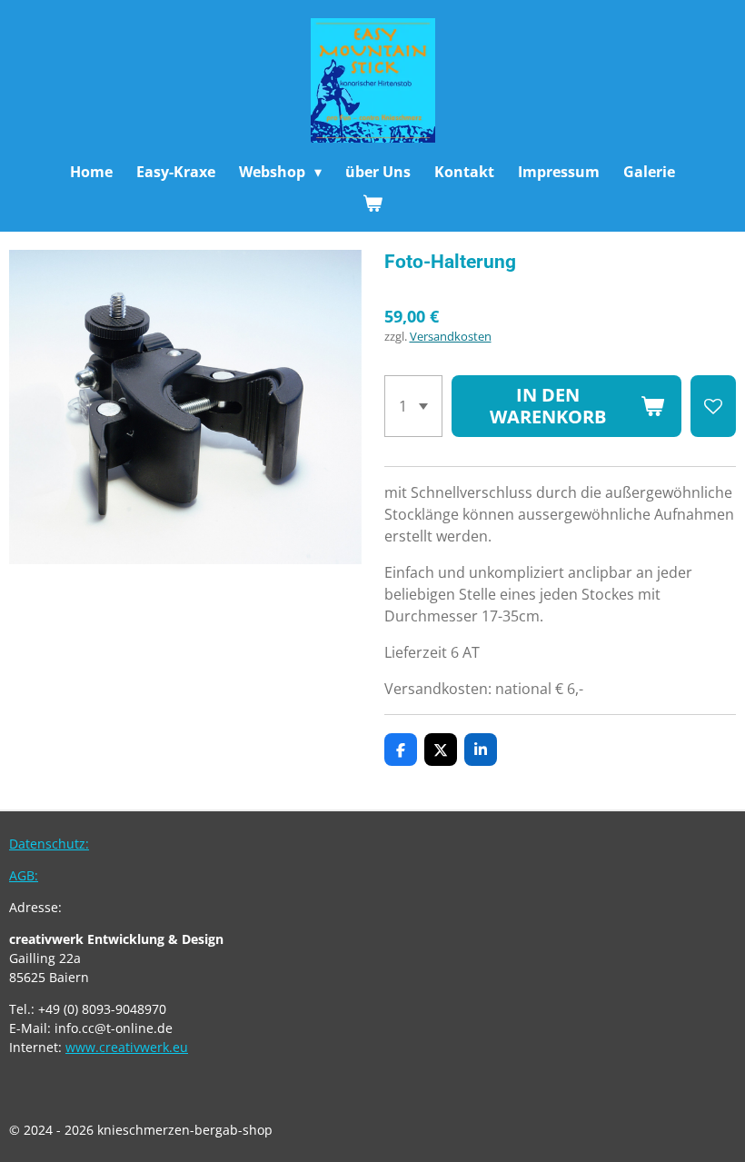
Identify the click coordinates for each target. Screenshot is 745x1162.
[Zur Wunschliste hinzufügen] (713, 406)
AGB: (23, 875)
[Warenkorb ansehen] (372, 202)
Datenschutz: (49, 843)
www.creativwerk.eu (126, 1047)
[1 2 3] (413, 406)
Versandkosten (451, 336)
